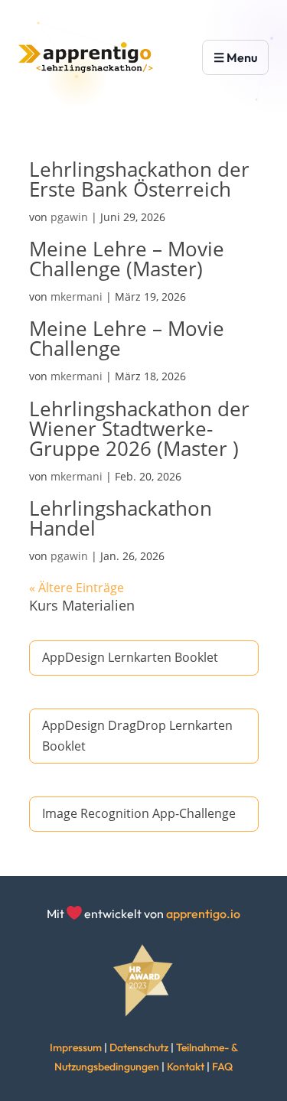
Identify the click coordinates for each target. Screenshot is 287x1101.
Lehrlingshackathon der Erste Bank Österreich (139, 179)
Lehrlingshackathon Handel (120, 518)
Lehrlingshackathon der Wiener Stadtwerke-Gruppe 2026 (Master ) (139, 428)
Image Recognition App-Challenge (139, 813)
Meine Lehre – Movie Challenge (126, 338)
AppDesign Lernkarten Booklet (130, 657)
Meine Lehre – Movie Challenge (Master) (126, 258)
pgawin (69, 217)
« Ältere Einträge (76, 587)
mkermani (77, 296)
